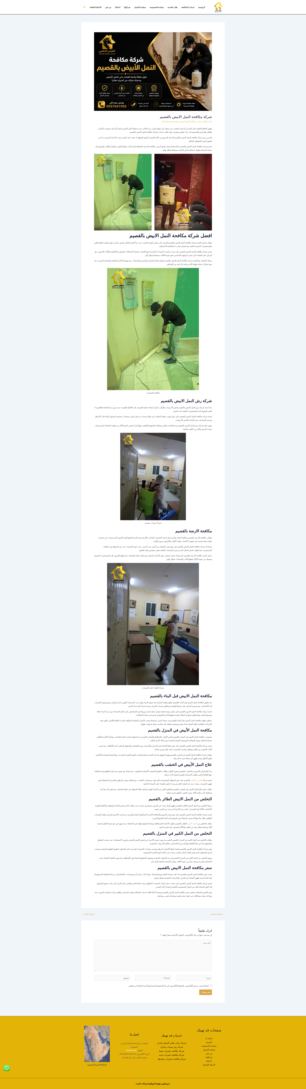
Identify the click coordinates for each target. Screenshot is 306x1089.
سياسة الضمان (140, 7)
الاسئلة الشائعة (95, 7)
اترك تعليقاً (208, 121)
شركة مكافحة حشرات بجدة (171, 1054)
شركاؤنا (127, 7)
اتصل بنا (209, 1038)
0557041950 (131, 1050)
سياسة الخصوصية (157, 7)
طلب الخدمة (173, 7)
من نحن (108, 7)
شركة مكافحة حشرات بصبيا (171, 1050)
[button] (84, 7)
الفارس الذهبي (196, 780)
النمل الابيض (192, 823)
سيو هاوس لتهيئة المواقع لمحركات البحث (153, 1083)
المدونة (209, 1042)
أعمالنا (117, 7)
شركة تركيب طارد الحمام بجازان (171, 1042)
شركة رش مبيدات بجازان (171, 1046)
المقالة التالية (88, 914)
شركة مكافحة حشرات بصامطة (172, 1058)
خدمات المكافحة (187, 7)
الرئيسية (201, 7)
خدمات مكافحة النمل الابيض (191, 121)
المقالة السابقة (217, 914)
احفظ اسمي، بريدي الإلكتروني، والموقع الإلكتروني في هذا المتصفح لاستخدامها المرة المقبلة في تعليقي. (168, 985)
